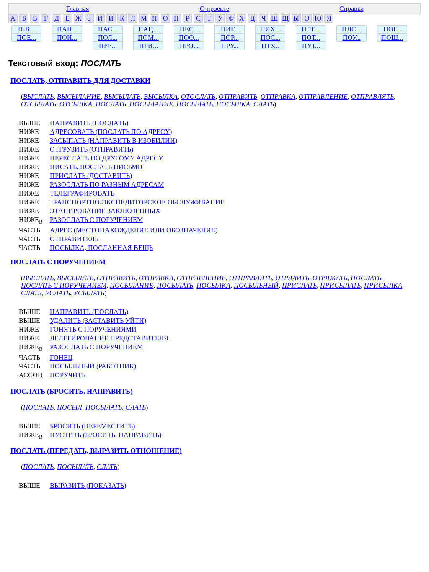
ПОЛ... (107, 37)
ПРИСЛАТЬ (299, 285)
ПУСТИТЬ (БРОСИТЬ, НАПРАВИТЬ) (105, 434)
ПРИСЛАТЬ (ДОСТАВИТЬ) (91, 175)
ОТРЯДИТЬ (292, 277)
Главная (77, 8)
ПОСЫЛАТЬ (194, 104)
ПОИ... (67, 37)
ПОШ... (392, 37)
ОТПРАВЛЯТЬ (372, 96)
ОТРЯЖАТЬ (330, 277)
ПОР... (230, 37)
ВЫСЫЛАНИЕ (79, 96)
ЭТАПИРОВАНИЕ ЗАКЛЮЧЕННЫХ (105, 210)
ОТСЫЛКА (75, 104)
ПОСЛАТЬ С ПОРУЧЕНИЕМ (58, 262)
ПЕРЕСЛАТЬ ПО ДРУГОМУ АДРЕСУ (106, 158)
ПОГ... (392, 29)
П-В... (26, 29)
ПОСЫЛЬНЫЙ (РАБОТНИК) (93, 366)
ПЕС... (189, 29)
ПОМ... (148, 37)
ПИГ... (230, 29)
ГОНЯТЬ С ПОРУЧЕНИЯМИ (93, 329)
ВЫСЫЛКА (161, 96)
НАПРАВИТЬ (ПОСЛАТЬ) (89, 122)
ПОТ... (311, 37)
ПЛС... (351, 29)
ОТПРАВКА (278, 96)
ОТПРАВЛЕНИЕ (323, 96)
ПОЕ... (26, 37)
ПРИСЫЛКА (383, 285)
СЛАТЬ (263, 104)
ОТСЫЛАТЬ (38, 104)
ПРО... (189, 45)
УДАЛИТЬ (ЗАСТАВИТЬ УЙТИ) (98, 320)
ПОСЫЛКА (233, 104)
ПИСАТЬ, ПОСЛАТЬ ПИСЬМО (96, 166)
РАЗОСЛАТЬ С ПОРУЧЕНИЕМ (96, 219)
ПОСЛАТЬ (111, 104)
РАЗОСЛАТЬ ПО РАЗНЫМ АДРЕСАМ (107, 184)
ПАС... (107, 29)
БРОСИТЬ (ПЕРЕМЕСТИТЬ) (92, 426)
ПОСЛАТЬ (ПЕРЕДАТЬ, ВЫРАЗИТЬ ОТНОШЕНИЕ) (96, 451)
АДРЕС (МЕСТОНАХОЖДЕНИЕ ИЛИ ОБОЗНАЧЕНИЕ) (133, 230)
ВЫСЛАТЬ (38, 96)
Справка (351, 8)
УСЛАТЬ (57, 292)
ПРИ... (148, 45)
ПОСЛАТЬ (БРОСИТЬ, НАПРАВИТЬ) (71, 391)
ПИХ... (270, 29)
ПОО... (189, 37)
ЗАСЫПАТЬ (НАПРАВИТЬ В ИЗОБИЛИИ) (113, 140)
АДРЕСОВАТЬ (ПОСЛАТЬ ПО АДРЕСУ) (111, 131)
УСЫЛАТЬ (88, 292)
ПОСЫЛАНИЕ (151, 104)
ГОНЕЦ (61, 357)
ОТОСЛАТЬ (198, 96)
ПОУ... (352, 37)
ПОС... (270, 37)
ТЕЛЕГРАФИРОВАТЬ (82, 193)
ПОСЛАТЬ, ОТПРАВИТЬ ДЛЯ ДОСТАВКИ (80, 81)
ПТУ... (270, 45)
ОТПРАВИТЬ (238, 96)
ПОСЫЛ (69, 407)
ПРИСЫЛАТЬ (340, 285)
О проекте (214, 8)
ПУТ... (311, 45)
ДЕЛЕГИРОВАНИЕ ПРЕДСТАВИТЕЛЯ (109, 338)
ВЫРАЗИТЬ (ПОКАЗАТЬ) (88, 485)
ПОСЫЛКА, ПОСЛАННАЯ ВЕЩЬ (101, 247)
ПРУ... (229, 45)
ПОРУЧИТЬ (67, 375)
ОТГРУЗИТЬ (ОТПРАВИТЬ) (91, 149)
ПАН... (67, 29)
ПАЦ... (148, 29)
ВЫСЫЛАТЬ (122, 96)
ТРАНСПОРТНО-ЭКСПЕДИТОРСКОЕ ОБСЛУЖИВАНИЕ (137, 202)
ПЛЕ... (311, 29)
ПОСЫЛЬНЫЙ (256, 285)
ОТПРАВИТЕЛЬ (74, 238)
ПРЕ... (108, 45)
